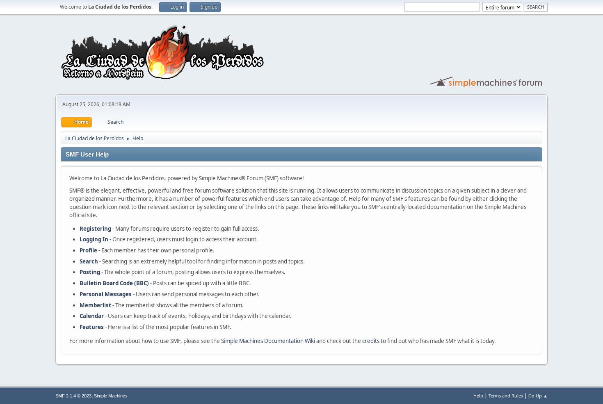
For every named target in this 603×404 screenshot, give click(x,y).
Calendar (92, 316)
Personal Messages (106, 294)
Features (92, 327)
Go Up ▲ (538, 396)
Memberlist (95, 305)
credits (370, 341)
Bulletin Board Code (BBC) (114, 283)
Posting (90, 272)
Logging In (94, 239)
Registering (95, 228)
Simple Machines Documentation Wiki (268, 341)
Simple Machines (111, 395)
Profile (88, 250)
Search (89, 261)
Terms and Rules (506, 396)
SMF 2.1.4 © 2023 (73, 395)
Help (478, 396)
